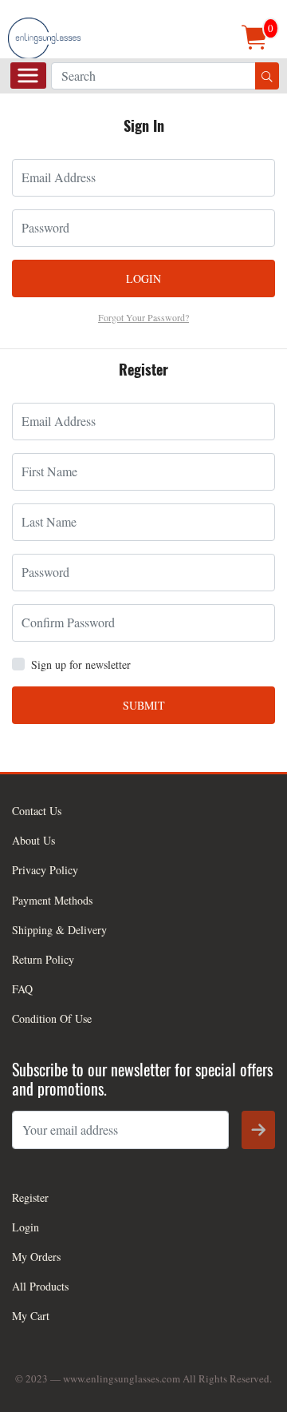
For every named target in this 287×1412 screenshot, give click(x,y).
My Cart (30, 1315)
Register (30, 1197)
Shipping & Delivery (59, 929)
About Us (33, 840)
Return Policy (43, 959)
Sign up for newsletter (81, 664)
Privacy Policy (45, 869)
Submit (144, 705)
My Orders (36, 1256)
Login (143, 278)
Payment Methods (52, 900)
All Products (40, 1286)
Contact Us (36, 810)
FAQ (22, 988)
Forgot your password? (143, 317)
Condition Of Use (52, 1018)
